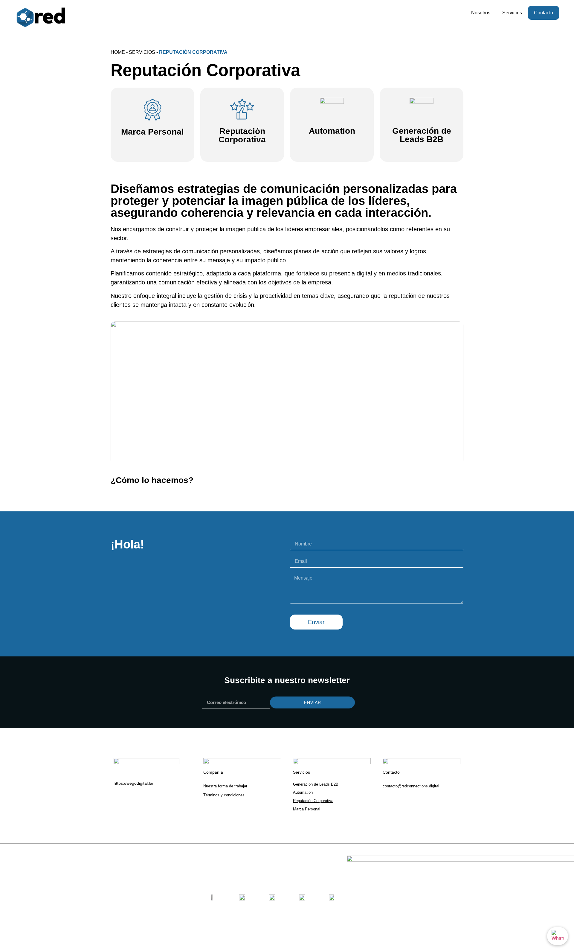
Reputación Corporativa (242, 135)
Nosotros (480, 12)
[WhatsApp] (557, 936)
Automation (332, 130)
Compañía (213, 772)
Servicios (512, 12)
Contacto (543, 12)
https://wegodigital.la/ (133, 783)
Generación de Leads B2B (421, 135)
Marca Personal (152, 131)
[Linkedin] (387, 800)
